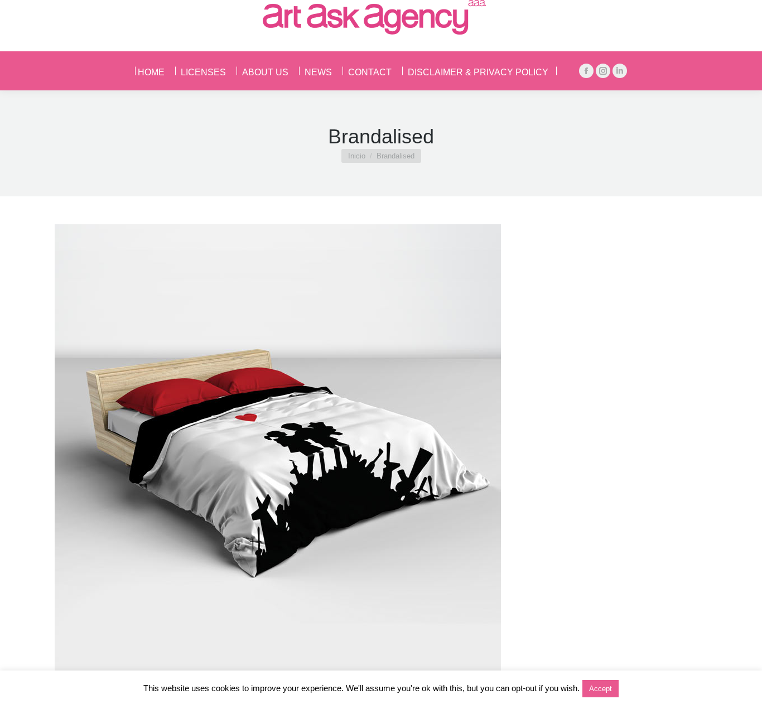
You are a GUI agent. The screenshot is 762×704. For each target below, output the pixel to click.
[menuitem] (154, 70)
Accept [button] (600, 688)
